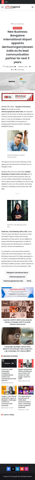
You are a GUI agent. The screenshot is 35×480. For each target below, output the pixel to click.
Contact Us (6, 476)
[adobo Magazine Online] (12, 7)
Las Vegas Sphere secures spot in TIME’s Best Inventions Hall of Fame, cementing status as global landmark (24, 401)
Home (14, 24)
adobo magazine (9, 66)
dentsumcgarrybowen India (13, 281)
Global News (20, 24)
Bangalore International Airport (18, 273)
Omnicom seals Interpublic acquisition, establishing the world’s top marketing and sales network (8, 374)
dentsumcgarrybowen (17, 277)
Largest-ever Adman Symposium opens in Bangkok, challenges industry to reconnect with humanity (8, 400)
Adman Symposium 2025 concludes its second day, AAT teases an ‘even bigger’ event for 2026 (25, 374)
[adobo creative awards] (17, 97)
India (29, 281)
